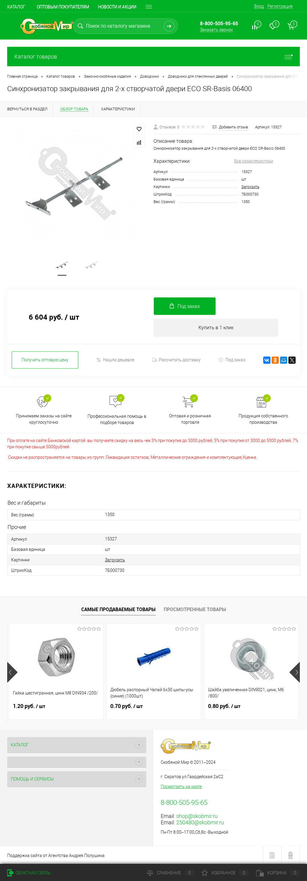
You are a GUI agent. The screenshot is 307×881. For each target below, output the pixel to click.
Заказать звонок (216, 29)
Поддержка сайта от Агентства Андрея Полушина (56, 855)
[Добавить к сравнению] (139, 142)
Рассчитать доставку (180, 359)
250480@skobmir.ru (200, 822)
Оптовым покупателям (63, 6)
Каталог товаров (35, 56)
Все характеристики (253, 161)
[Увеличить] (77, 183)
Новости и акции (117, 6)
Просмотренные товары (195, 609)
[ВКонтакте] (266, 360)
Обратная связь (33, 873)
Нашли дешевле (118, 359)
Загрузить (250, 186)
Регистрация (280, 6)
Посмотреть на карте (181, 786)
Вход (259, 6)
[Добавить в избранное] (139, 129)
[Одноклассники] (275, 360)
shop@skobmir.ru (197, 816)
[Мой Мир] (283, 360)
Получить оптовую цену (45, 359)
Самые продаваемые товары (118, 609)
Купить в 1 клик (216, 327)
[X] (292, 360)
